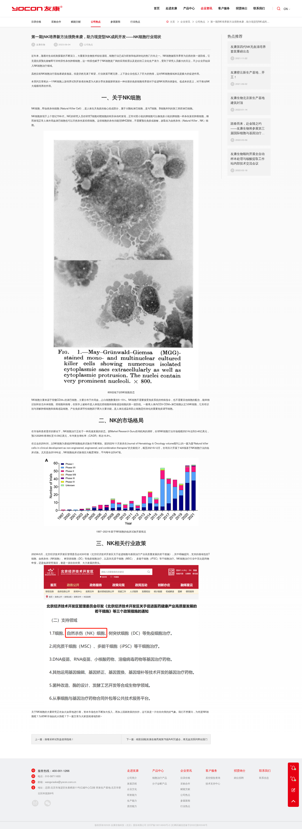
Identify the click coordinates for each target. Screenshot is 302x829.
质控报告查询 (213, 777)
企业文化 (132, 789)
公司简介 (132, 777)
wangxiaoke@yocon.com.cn (60, 782)
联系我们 (259, 8)
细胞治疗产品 (159, 777)
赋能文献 (76, 21)
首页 (157, 8)
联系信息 (264, 777)
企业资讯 (206, 8)
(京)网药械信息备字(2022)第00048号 (189, 825)
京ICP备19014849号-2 (158, 825)
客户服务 (224, 8)
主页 (172, 21)
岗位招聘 (239, 777)
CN (286, 9)
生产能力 (132, 800)
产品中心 (189, 8)
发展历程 (132, 783)
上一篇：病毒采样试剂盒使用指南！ (54, 739)
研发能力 (132, 794)
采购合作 (56, 21)
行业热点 (135, 21)
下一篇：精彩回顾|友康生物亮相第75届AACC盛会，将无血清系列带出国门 (166, 739)
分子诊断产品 (159, 783)
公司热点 (96, 21)
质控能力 (132, 806)
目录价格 (36, 21)
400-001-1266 (60, 771)
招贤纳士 (241, 8)
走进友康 (171, 8)
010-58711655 (53, 776)
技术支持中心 (213, 783)
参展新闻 (115, 21)
